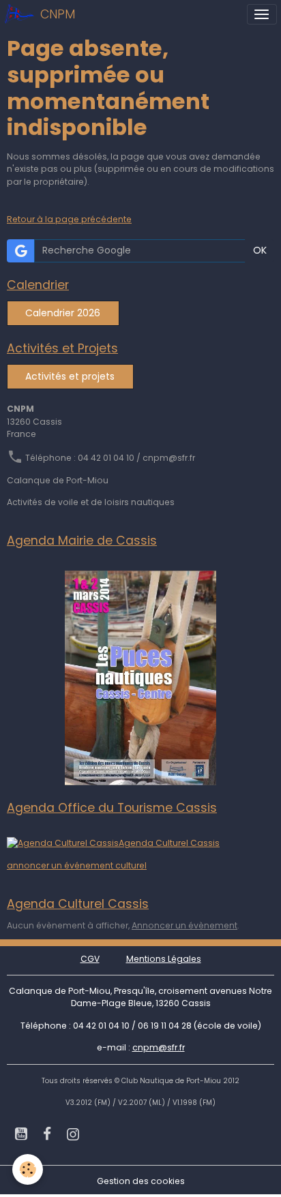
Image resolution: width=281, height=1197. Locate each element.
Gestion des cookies (141, 1181)
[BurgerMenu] (262, 14)
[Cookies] (27, 1169)
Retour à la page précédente (69, 219)
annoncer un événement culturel (77, 865)
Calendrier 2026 (62, 313)
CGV (90, 959)
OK (260, 250)
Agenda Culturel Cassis (169, 843)
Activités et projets (70, 376)
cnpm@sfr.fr (158, 1047)
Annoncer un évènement (184, 925)
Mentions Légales (163, 959)
